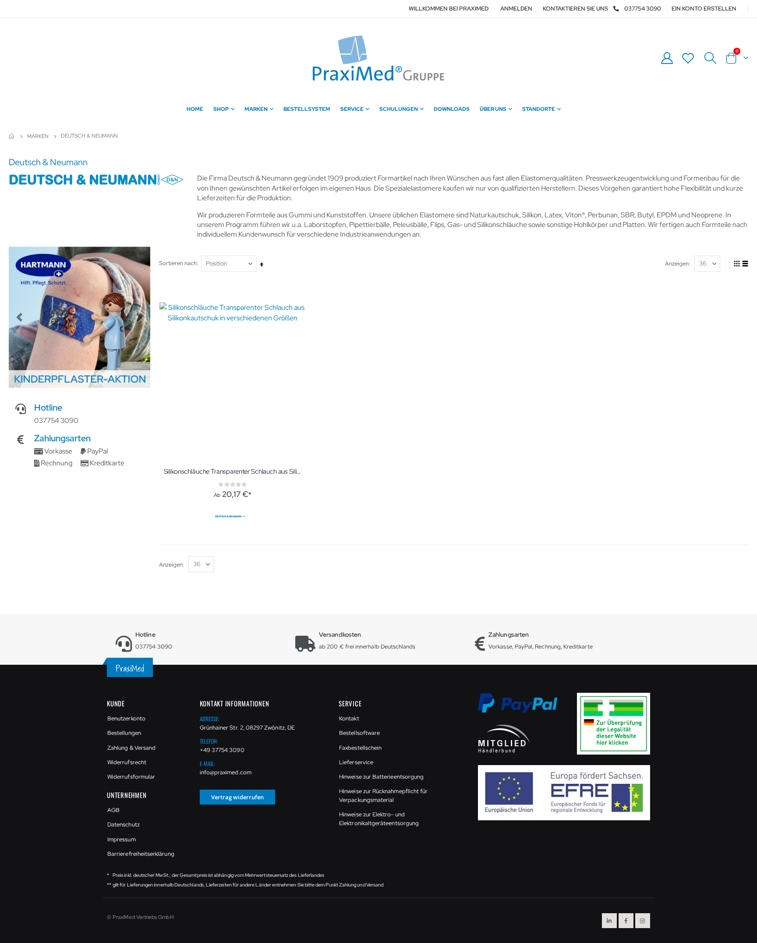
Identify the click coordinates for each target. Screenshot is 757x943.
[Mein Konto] (667, 58)
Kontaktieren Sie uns (575, 8)
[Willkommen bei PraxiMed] (378, 58)
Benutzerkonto (126, 718)
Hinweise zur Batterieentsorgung (381, 776)
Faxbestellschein (360, 748)
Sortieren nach (178, 263)
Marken (38, 136)
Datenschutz (123, 824)
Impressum (121, 839)
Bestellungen (124, 733)
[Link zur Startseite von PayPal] (523, 708)
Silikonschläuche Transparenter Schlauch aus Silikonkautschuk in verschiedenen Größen (233, 471)
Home (12, 136)
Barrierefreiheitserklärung (140, 854)
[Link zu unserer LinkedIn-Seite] (609, 920)
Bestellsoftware (359, 733)
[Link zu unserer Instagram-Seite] (642, 920)
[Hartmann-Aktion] (79, 317)
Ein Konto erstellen (704, 8)
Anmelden (516, 8)
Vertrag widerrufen (237, 797)
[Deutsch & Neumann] (231, 516)
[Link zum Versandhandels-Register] (616, 723)
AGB (113, 810)
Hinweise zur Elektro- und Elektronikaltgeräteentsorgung (379, 819)
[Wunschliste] (688, 58)
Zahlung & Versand (131, 748)
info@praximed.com (225, 772)
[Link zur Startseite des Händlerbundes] (504, 738)
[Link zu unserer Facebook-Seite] (626, 920)
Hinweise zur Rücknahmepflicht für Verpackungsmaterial (383, 795)
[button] (19, 317)
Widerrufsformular (131, 776)
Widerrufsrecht (126, 762)
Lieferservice (356, 762)
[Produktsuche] (710, 58)
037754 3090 (642, 8)
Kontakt (349, 718)
